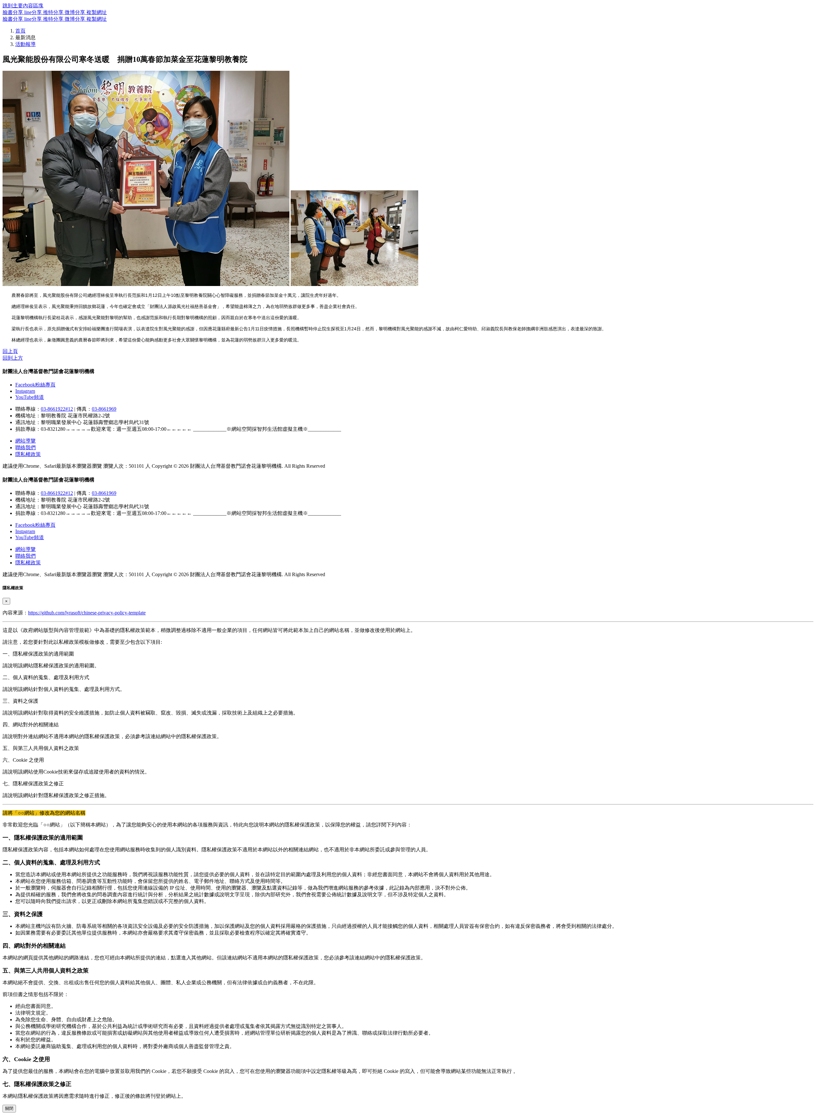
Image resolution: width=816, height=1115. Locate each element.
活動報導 (25, 44)
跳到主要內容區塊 (23, 5)
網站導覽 (25, 441)
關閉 (9, 1108)
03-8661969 (104, 409)
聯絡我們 (25, 447)
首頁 (20, 30)
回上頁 (10, 351)
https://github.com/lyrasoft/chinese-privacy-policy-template (87, 612)
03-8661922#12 (57, 409)
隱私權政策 (28, 454)
